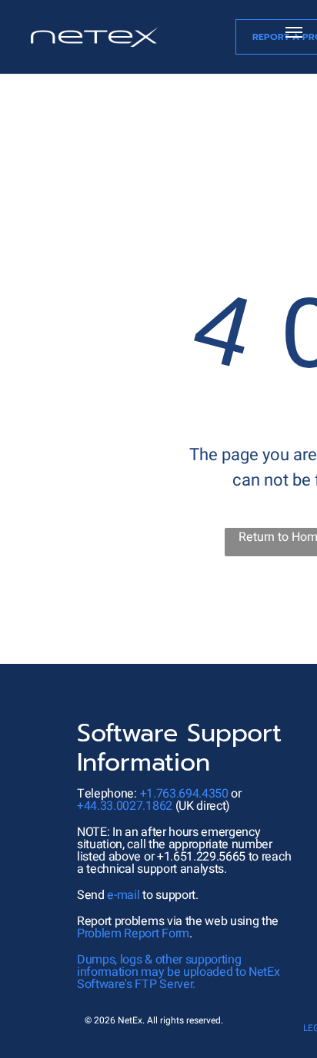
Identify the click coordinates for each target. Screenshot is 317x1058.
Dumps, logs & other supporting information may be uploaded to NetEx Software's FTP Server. (178, 971)
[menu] (294, 32)
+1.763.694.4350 (184, 793)
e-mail (123, 895)
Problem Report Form (133, 933)
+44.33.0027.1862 (124, 806)
